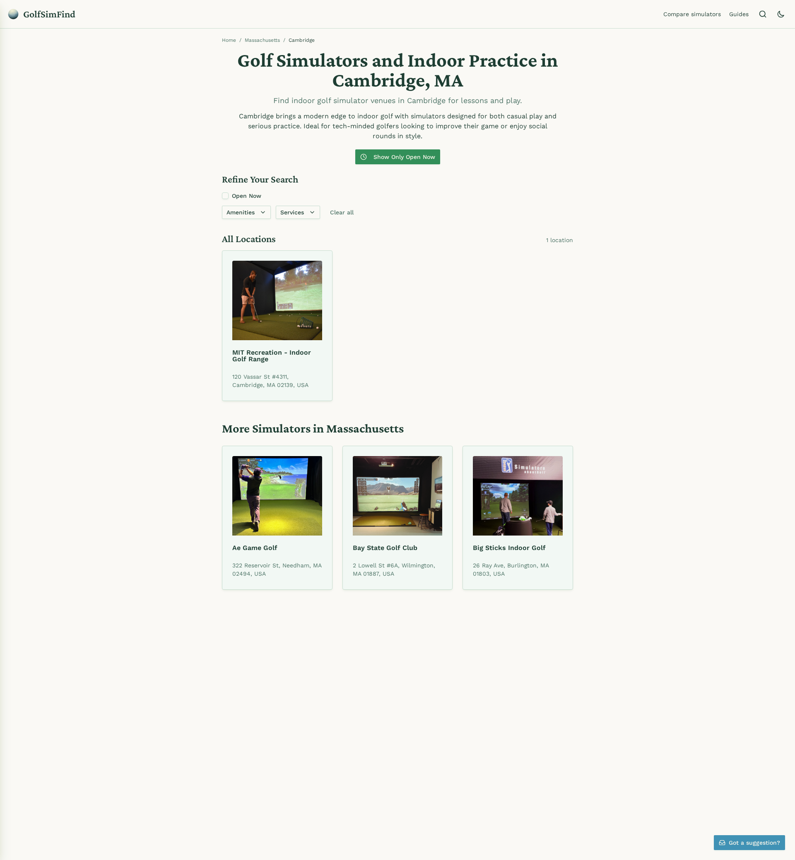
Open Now (246, 196)
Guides (739, 14)
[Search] (762, 14)
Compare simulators (692, 14)
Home (229, 40)
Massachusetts (262, 40)
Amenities (240, 212)
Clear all (342, 212)
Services (292, 212)
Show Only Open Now (404, 157)
